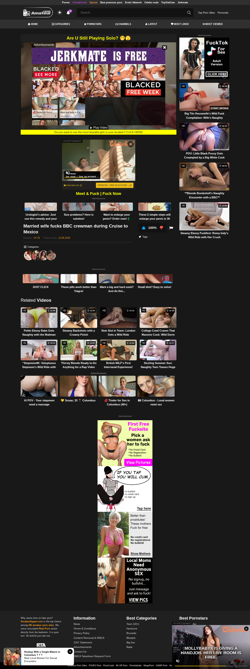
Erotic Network (133, 2)
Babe (129, 647)
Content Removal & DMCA (89, 637)
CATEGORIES (62, 24)
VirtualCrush (79, 2)
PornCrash (108, 665)
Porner (66, 2)
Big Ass (130, 642)
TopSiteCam (168, 2)
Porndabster (135, 665)
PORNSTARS (94, 24)
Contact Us (80, 651)
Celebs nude (151, 2)
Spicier (93, 2)
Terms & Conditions (85, 628)
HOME (34, 24)
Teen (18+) (132, 623)
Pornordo (223, 12)
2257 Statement (83, 642)
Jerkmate (183, 2)
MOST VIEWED (214, 24)
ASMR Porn (161, 665)
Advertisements (83, 647)
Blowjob (130, 637)
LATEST (152, 24)
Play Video (100, 127)
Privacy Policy (81, 633)
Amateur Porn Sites (77, 665)
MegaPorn (148, 665)
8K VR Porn (122, 665)
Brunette (131, 633)
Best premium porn (111, 2)
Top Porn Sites (206, 12)
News (77, 623)
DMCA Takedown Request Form (92, 656)
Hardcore (131, 628)
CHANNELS (124, 24)
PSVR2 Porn (95, 665)
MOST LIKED (181, 24)
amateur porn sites (43, 625)
